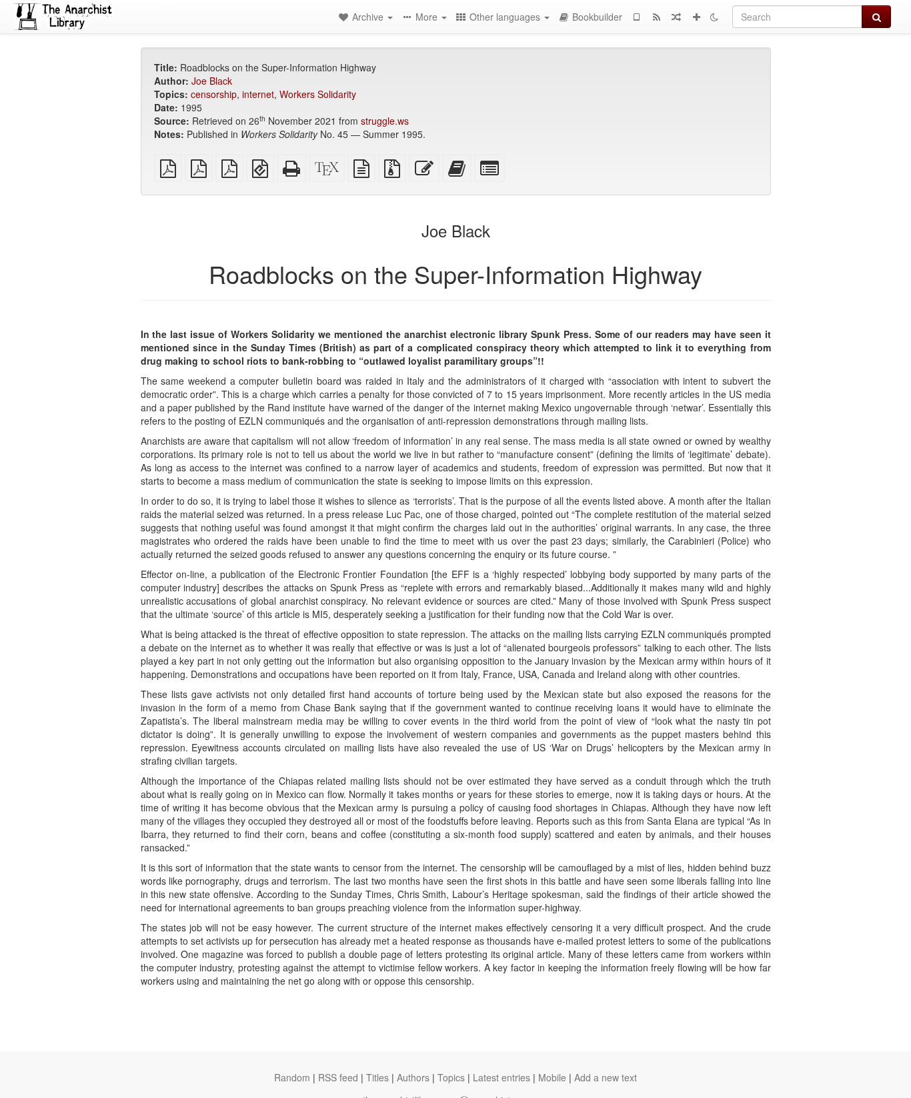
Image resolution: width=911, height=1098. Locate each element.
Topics (451, 1077)
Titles (377, 1077)
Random (292, 1077)
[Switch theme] (714, 16)
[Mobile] (636, 16)
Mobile (552, 1077)
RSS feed (338, 1077)
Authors (413, 1077)
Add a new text (605, 1077)
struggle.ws (385, 120)
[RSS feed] (656, 16)
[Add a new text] (696, 16)
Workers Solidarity (317, 94)
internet (258, 94)
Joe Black (211, 80)
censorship (214, 94)
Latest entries (501, 1077)
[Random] (676, 16)
